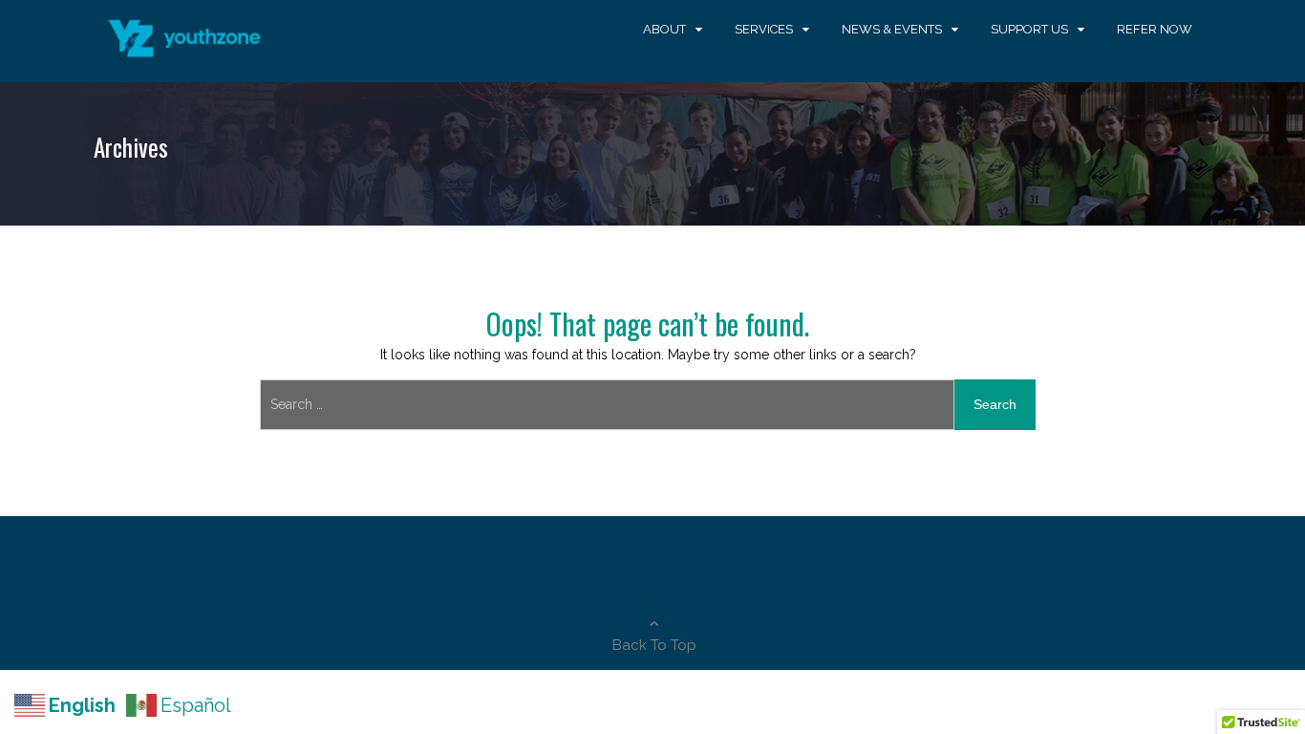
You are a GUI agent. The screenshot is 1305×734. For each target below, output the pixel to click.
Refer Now (1154, 29)
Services (764, 29)
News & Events (892, 29)
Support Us (1029, 29)
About (664, 29)
